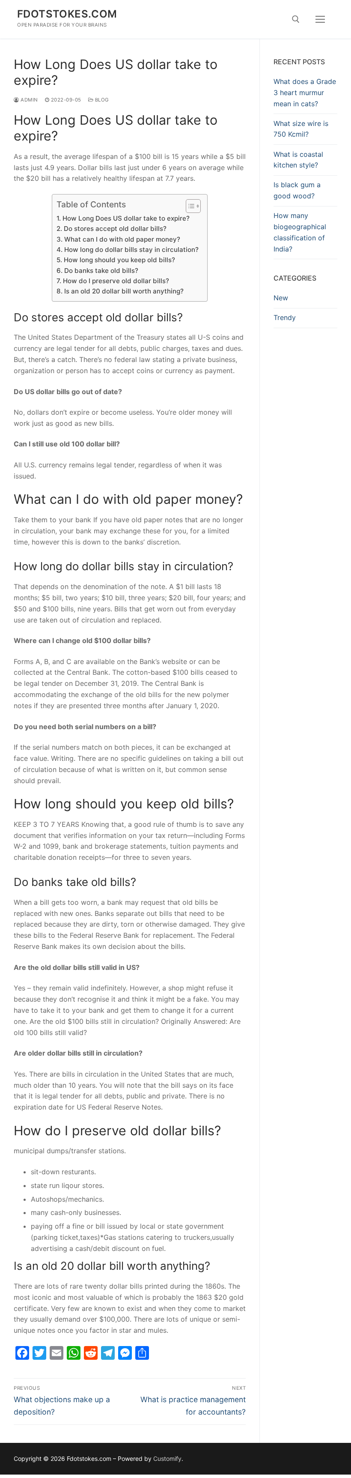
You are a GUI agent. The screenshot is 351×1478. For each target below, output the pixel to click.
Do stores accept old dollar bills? (115, 228)
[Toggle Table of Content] (189, 206)
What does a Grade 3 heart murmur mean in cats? (305, 92)
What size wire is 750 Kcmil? (301, 129)
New (281, 297)
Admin (28, 100)
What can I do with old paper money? (122, 239)
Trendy (285, 317)
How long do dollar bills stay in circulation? (131, 249)
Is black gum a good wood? (297, 190)
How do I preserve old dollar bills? (116, 281)
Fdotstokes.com (67, 14)
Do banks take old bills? (101, 270)
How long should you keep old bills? (119, 260)
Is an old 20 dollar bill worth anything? (123, 291)
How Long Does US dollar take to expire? (125, 218)
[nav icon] (320, 19)
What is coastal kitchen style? (298, 160)
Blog (101, 100)
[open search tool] (296, 19)
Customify (167, 1458)
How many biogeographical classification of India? (300, 232)
